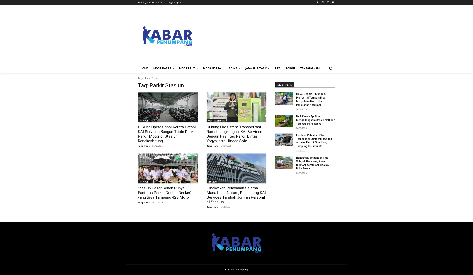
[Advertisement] (266, 36)
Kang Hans (144, 145)
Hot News (143, 120)
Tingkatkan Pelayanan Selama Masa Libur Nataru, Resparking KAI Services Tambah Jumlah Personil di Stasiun (236, 195)
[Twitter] (328, 3)
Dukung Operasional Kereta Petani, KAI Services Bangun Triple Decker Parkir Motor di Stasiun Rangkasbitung (167, 134)
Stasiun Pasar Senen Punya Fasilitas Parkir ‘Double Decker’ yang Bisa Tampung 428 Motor (164, 193)
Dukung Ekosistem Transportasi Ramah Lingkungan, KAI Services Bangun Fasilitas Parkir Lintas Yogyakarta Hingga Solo (234, 134)
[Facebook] (318, 3)
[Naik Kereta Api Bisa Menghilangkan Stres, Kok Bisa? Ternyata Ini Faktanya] (284, 121)
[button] (330, 68)
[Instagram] (323, 3)
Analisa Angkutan (216, 120)
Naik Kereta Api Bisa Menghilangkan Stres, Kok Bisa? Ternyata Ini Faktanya (315, 120)
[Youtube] (333, 3)
